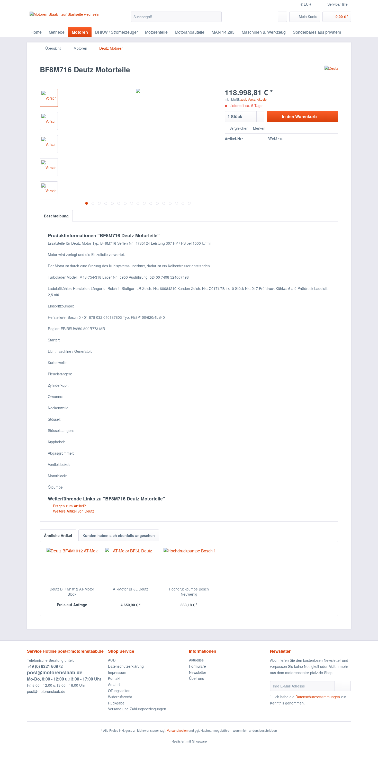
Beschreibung (56, 215)
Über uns (196, 678)
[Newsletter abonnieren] (343, 686)
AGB (111, 660)
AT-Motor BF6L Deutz (130, 589)
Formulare (197, 666)
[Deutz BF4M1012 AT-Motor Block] (72, 566)
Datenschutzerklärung (126, 666)
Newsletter (197, 672)
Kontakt (114, 678)
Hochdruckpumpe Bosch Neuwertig (189, 591)
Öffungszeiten (119, 690)
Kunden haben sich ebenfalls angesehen (119, 535)
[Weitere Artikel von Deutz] (331, 75)
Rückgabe (116, 702)
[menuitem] (176, 17)
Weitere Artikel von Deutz (73, 511)
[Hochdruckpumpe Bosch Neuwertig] (189, 566)
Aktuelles (196, 660)
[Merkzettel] (282, 17)
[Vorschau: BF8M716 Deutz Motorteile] (49, 98)
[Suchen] (217, 17)
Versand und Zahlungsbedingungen (137, 708)
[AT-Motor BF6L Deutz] (130, 566)
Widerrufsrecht (120, 696)
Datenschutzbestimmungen (317, 696)
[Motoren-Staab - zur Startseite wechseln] (64, 18)
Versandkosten (177, 730)
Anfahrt (114, 684)
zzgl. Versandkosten (254, 99)
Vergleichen (238, 128)
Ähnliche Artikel (58, 535)
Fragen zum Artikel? (69, 505)
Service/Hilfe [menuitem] (337, 4)
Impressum (117, 672)
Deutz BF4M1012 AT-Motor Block (72, 591)
